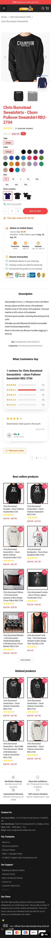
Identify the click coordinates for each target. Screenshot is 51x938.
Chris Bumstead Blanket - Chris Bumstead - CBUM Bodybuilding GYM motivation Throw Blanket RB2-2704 (13, 640)
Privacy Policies (8, 850)
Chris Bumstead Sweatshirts (14, 21)
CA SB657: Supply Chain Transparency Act (19, 858)
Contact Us (6, 882)
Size (5, 175)
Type (5, 138)
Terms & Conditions (10, 846)
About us (6, 842)
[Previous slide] (5, 57)
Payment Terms (8, 874)
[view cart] (47, 8)
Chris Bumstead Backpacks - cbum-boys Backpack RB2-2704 (37, 552)
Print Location (9, 189)
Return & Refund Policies (12, 878)
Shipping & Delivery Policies (13, 870)
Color (5, 147)
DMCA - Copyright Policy (12, 854)
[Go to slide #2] (32, 96)
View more (25, 660)
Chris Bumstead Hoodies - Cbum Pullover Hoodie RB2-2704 (13, 509)
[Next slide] (46, 57)
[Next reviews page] (45, 457)
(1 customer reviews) (24, 128)
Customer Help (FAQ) (11, 886)
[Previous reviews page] (32, 457)
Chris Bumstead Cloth (20, 17)
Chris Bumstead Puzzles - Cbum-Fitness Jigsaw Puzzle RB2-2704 (37, 595)
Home (4, 17)
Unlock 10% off (5, 925)
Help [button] (46, 935)
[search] (42, 8)
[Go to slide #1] (18, 96)
